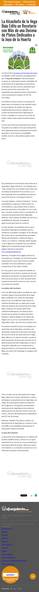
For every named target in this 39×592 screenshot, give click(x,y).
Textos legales (7, 554)
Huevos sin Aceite (8, 564)
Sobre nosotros (7, 544)
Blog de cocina (7, 528)
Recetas (4, 532)
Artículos (5, 535)
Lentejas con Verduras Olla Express (14, 561)
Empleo (4, 551)
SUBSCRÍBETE (10, 575)
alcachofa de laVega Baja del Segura (25, 73)
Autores (4, 538)
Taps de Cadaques (8, 557)
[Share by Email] (31, 496)
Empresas (5, 541)
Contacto (5, 548)
